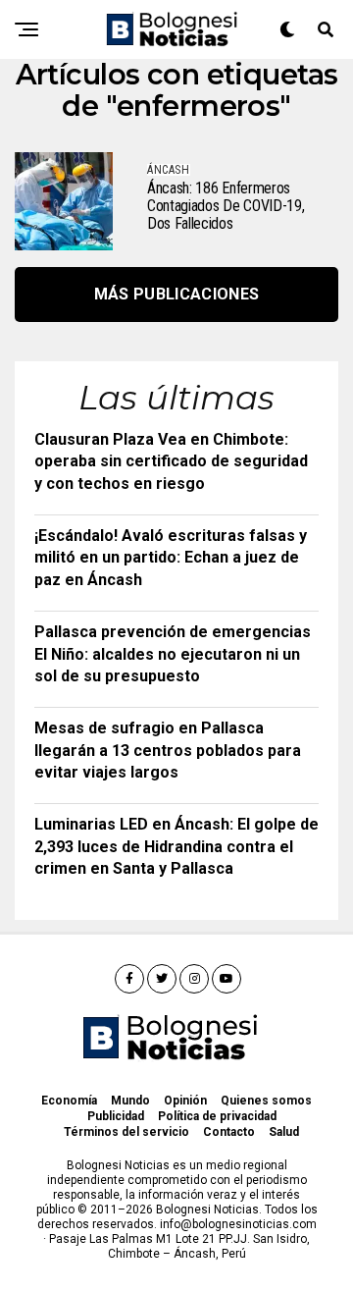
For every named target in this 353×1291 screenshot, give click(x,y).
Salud (284, 1132)
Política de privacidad (217, 1116)
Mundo (130, 1100)
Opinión (185, 1100)
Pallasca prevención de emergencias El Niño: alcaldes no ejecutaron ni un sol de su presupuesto (172, 653)
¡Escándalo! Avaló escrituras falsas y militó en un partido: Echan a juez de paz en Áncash (170, 557)
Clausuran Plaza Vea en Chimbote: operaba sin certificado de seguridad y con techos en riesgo (171, 461)
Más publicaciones (176, 294)
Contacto (229, 1132)
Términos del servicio (126, 1132)
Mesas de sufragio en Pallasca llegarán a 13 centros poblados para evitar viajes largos (167, 750)
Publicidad (115, 1116)
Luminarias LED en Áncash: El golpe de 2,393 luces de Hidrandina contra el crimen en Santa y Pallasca (176, 846)
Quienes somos (266, 1100)
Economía (69, 1100)
